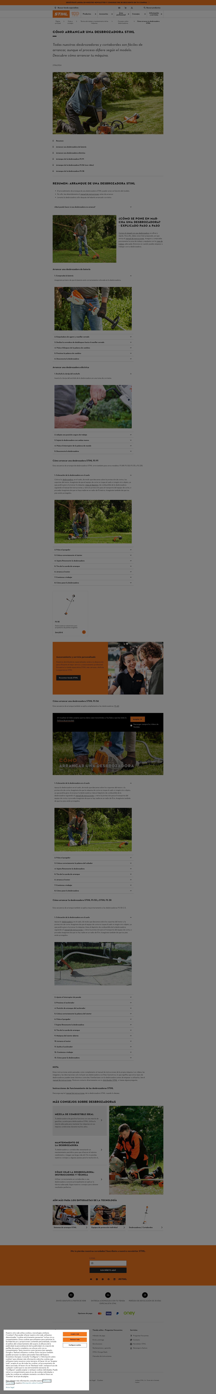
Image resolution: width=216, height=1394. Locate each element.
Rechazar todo (75, 1340)
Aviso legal (10, 1387)
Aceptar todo (75, 1334)
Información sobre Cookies (32, 1383)
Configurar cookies (75, 1345)
